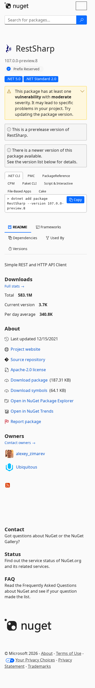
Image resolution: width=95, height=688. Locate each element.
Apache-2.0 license (28, 369)
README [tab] (19, 227)
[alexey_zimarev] (9, 453)
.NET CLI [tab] (14, 175)
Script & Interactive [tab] (58, 183)
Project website (25, 349)
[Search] (81, 20)
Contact (14, 529)
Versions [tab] (19, 248)
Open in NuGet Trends (32, 411)
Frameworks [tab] (50, 227)
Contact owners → (20, 442)
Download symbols (29, 390)
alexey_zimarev (30, 453)
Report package (26, 421)
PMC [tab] (31, 175)
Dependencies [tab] (24, 237)
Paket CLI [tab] (29, 183)
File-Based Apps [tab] (19, 191)
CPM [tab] (11, 183)
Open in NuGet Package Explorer (42, 401)
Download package (29, 380)
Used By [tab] (56, 237)
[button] (45, 102)
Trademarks (39, 666)
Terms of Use (68, 653)
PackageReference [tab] (56, 175)
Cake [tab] (42, 191)
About (47, 653)
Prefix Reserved (26, 68)
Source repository (28, 359)
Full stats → (14, 286)
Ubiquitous (26, 467)
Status (13, 554)
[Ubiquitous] (9, 467)
